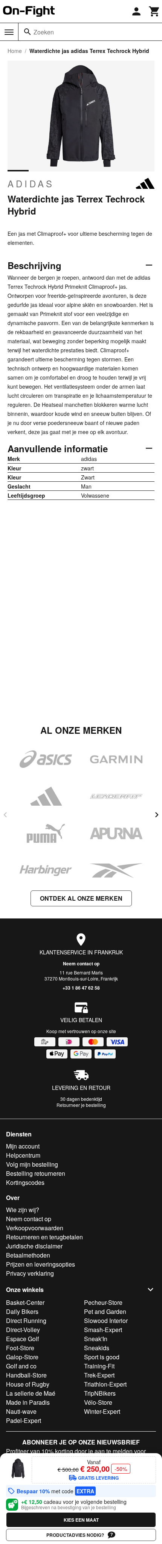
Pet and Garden (105, 1311)
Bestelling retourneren (35, 1173)
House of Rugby (27, 1384)
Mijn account (23, 1146)
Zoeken (44, 32)
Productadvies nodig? (75, 1535)
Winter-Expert (102, 1411)
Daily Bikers (22, 1311)
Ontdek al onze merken (81, 898)
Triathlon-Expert (105, 1384)
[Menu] (9, 32)
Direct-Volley (23, 1329)
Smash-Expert (103, 1329)
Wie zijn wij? (22, 1209)
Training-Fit (99, 1366)
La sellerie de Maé (30, 1393)
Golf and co (21, 1366)
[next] (156, 814)
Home (15, 50)
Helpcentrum (23, 1155)
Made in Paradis (28, 1402)
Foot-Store (20, 1347)
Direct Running (26, 1320)
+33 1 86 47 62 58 (81, 987)
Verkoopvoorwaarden (34, 1227)
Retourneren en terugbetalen (44, 1237)
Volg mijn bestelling (32, 1164)
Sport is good (101, 1357)
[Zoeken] (27, 31)
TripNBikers (100, 1393)
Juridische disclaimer (34, 1246)
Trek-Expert (99, 1375)
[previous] (5, 814)
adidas (31, 183)
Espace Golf (22, 1338)
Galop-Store (22, 1357)
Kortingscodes (25, 1182)
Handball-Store (26, 1375)
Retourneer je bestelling (81, 1105)
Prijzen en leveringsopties (40, 1264)
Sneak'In (95, 1338)
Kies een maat (81, 1519)
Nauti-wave (21, 1411)
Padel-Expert (23, 1420)
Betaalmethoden (28, 1255)
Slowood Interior (106, 1320)
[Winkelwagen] (154, 11)
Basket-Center (25, 1302)
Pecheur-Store (103, 1302)
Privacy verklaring (30, 1273)
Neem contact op (81, 963)
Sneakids (96, 1347)
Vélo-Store (98, 1402)
